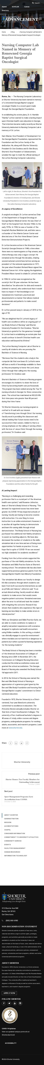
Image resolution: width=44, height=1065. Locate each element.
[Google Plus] (16, 743)
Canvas (26, 7)
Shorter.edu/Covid (8, 1035)
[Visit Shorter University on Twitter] (9, 1003)
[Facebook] (10, 743)
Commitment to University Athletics (21, 837)
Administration (11, 819)
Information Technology (15, 856)
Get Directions (7, 914)
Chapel (7, 830)
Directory (5, 10)
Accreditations (11, 826)
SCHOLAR (15, 7)
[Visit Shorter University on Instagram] (20, 1003)
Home (4, 32)
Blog (13, 32)
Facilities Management (14, 848)
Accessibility (10, 1043)
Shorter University (22, 762)
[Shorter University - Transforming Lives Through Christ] (11, 19)
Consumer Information (14, 833)
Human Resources (12, 852)
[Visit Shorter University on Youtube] (15, 1003)
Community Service (13, 841)
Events (7, 844)
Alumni (4, 7)
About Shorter (11, 815)
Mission (7, 822)
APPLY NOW (9, 993)
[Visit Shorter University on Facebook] (4, 1003)
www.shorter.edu (15, 728)
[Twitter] (21, 743)
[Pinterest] (27, 743)
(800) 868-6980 (12, 920)
